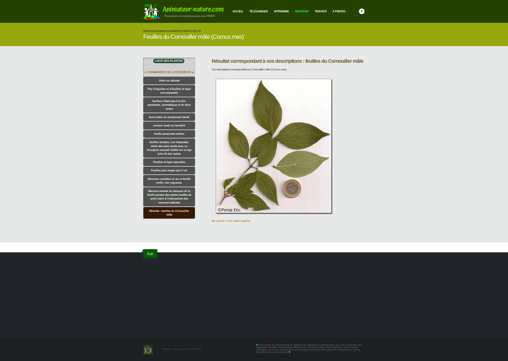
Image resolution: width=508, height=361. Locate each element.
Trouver (321, 11)
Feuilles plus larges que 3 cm (169, 170)
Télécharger (258, 11)
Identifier (302, 11)
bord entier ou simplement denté (169, 117)
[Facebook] (362, 11)
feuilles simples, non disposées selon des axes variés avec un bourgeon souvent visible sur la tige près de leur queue (169, 148)
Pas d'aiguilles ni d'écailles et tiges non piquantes (169, 90)
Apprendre (281, 11)
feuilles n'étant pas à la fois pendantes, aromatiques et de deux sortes (169, 105)
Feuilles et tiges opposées (169, 162)
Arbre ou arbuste (169, 80)
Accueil (238, 11)
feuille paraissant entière (169, 133)
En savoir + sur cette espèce (231, 220)
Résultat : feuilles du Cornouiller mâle (169, 212)
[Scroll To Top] (501, 356)
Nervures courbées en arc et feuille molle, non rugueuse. (169, 180)
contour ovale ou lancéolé (169, 125)
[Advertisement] (254, 295)
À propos (339, 11)
